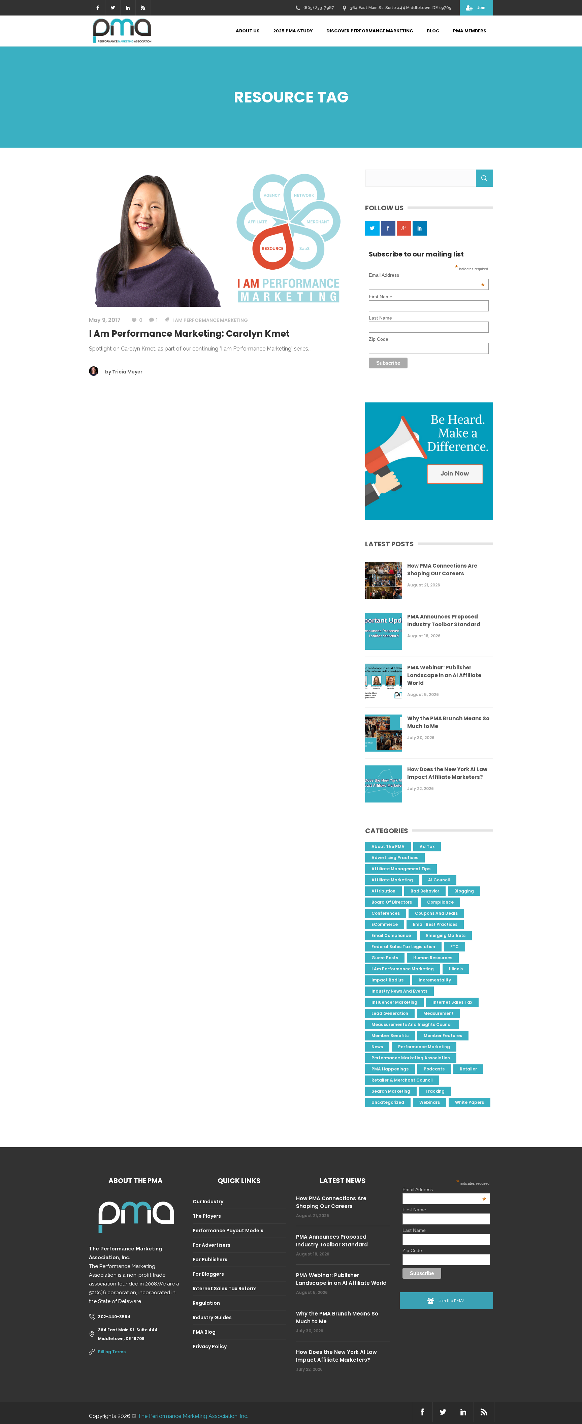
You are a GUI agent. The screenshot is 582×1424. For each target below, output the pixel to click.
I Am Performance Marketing (210, 320)
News (377, 1047)
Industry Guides (212, 1317)
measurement (438, 1013)
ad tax (427, 846)
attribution (383, 891)
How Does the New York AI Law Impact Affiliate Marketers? (447, 773)
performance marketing (424, 1047)
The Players (207, 1216)
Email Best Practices (435, 924)
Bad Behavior (425, 891)
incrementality (435, 980)
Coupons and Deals (436, 913)
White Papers (469, 1102)
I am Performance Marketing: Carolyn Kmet (189, 334)
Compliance (440, 902)
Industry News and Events (399, 991)
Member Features (443, 1035)
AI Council (439, 880)
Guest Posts (384, 958)
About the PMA (388, 846)
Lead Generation (389, 1013)
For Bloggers (208, 1274)
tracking (435, 1091)
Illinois (456, 969)
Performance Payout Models (228, 1230)
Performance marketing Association (410, 1058)
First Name (380, 296)
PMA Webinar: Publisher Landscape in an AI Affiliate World (444, 675)
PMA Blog (204, 1332)
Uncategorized (387, 1102)
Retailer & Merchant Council (402, 1080)
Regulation (206, 1303)
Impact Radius (387, 980)
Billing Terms (112, 1352)
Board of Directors (391, 902)
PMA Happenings (390, 1069)
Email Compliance (391, 935)
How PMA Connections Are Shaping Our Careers (442, 569)
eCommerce (384, 924)
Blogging (464, 891)
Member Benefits (390, 1035)
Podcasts (434, 1069)
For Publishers (210, 1259)
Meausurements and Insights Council (412, 1024)
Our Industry (208, 1201)
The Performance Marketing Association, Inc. (193, 1416)
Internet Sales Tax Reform (225, 1288)
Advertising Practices (394, 857)
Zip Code (378, 339)
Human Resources (432, 958)
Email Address (427, 275)
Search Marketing (390, 1091)
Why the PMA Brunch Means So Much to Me (448, 722)
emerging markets (445, 935)
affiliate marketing (392, 880)
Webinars (429, 1102)
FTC (454, 946)
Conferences (385, 913)
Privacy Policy (210, 1346)
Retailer (468, 1069)
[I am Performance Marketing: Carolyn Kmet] (220, 238)
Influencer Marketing (394, 1002)
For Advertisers (211, 1245)
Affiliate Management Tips (400, 869)
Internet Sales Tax (452, 1002)
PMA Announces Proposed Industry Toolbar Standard (443, 620)
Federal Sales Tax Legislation (403, 946)
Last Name (380, 318)
